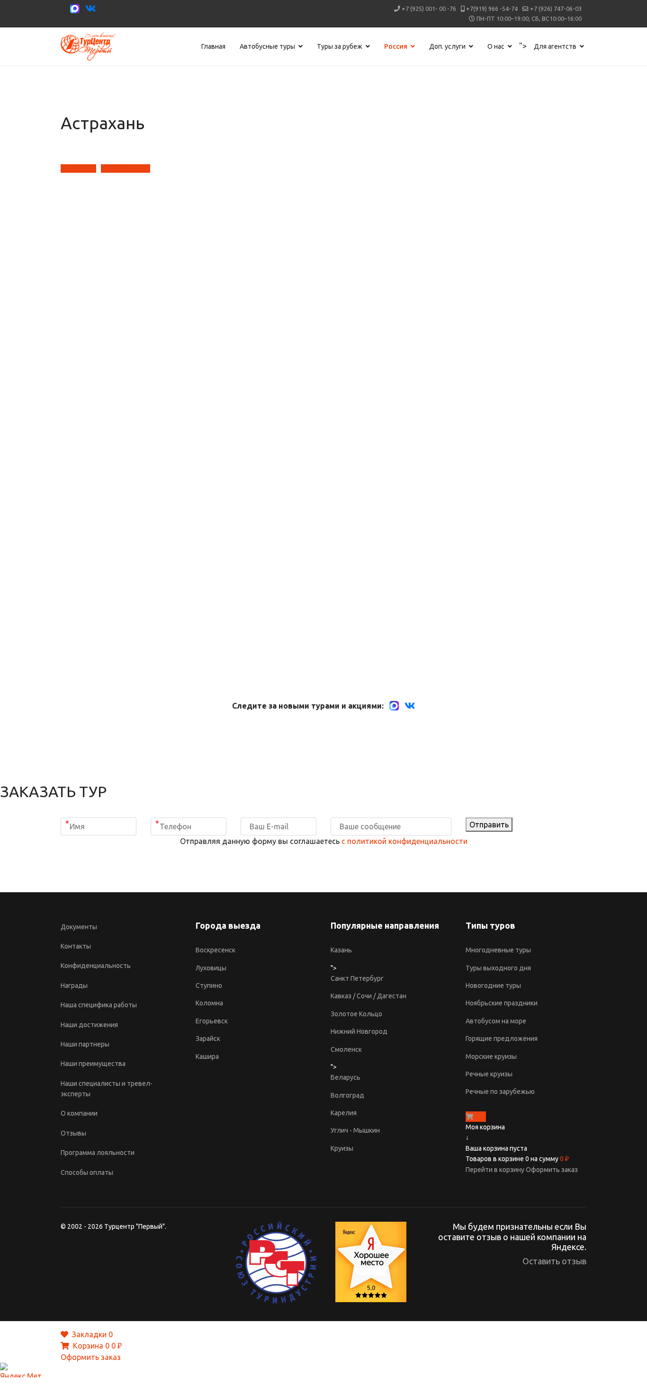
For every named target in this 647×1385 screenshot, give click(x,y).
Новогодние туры (493, 985)
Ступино (209, 985)
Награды (74, 985)
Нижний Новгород (359, 1031)
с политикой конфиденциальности (404, 841)
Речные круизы (489, 1074)
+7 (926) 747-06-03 (556, 8)
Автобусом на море (496, 1021)
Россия (395, 46)
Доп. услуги (447, 46)
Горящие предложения (502, 1038)
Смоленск (346, 1049)
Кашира (207, 1056)
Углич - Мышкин (355, 1130)
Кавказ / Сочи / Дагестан (368, 996)
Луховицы (211, 968)
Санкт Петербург (357, 978)
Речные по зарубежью (500, 1091)
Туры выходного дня (498, 968)
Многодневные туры (498, 950)
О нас (495, 46)
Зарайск (208, 1038)
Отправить (489, 824)
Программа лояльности (98, 1152)
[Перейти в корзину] (469, 1116)
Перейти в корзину (496, 1169)
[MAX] (394, 705)
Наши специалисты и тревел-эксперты (107, 1089)
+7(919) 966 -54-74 (492, 8)
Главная (213, 46)
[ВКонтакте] (409, 705)
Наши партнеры (85, 1044)
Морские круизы (491, 1056)
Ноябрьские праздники (502, 1003)
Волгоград (347, 1095)
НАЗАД (82, 168)
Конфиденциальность (96, 965)
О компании (79, 1113)
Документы (79, 927)
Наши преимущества (93, 1063)
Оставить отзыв (554, 1261)
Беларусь (345, 1077)
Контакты (76, 946)
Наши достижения (89, 1025)
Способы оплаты (87, 1172)
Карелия (344, 1113)
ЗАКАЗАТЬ (121, 168)
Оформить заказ (552, 1169)
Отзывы (73, 1133)
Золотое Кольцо (356, 1014)
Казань (341, 950)
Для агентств (555, 46)
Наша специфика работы (99, 1005)
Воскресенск (215, 950)
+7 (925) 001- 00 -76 (429, 8)
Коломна (209, 1003)
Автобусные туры (267, 46)
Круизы (342, 1148)
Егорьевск (212, 1021)
